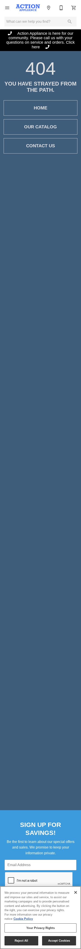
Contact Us (40, 145)
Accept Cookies (59, 940)
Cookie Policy (23, 918)
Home (40, 107)
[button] (7, 7)
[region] (40, 917)
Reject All (21, 940)
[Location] (48, 7)
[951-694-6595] (61, 7)
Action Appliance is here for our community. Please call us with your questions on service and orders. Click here (40, 40)
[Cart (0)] (73, 7)
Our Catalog (40, 126)
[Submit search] (70, 22)
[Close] (76, 892)
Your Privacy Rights (40, 928)
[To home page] (27, 8)
